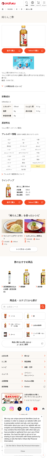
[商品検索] (42, 306)
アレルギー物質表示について (14, 174)
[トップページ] (3, 9)
